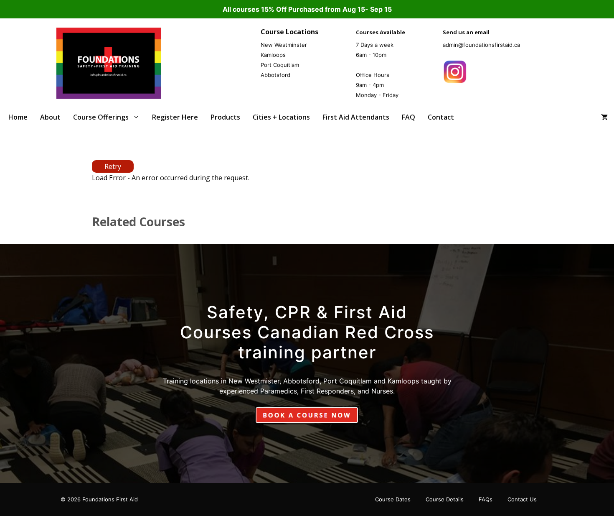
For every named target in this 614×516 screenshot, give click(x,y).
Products (225, 117)
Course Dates (393, 499)
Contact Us (522, 499)
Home (18, 117)
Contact (441, 117)
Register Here (175, 117)
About (50, 117)
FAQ (408, 117)
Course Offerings (101, 117)
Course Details (445, 499)
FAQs (485, 499)
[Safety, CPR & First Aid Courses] (108, 62)
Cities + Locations (281, 117)
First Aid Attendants (355, 117)
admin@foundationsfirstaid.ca (481, 44)
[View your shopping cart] (604, 117)
